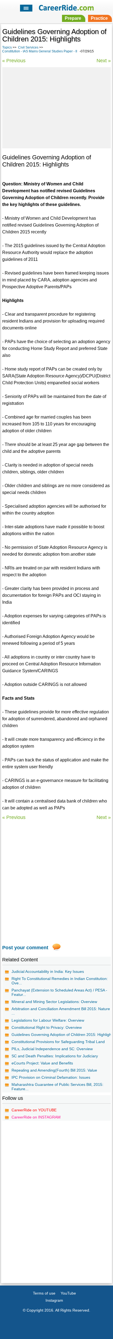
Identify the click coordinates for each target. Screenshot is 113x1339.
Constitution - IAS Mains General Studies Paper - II (39, 51)
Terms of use (44, 1293)
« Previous (14, 60)
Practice (99, 18)
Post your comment (25, 947)
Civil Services (28, 47)
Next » (104, 60)
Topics (7, 47)
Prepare (73, 18)
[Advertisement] (56, 107)
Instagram (54, 1300)
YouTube (68, 1293)
